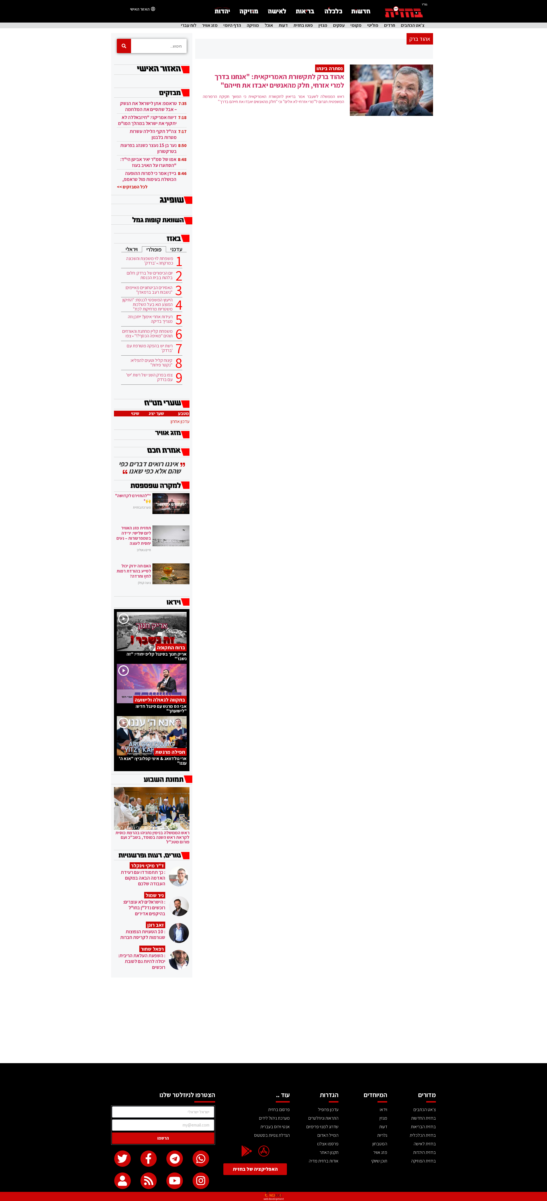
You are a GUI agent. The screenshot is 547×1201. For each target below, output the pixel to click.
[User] (122, 1180)
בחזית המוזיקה (423, 1161)
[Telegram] (174, 1158)
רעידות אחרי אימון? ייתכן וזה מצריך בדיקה (150, 319)
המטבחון (379, 1144)
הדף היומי (232, 25)
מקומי (356, 25)
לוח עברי (188, 25)
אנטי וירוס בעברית (275, 1127)
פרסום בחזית (279, 1110)
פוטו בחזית (303, 25)
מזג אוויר (210, 25)
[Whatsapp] (201, 1158)
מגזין (323, 25)
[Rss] (148, 1180)
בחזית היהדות (424, 1152)
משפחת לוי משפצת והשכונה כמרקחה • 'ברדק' (149, 260)
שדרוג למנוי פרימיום (322, 1127)
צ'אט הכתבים (412, 25)
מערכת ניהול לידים (274, 1118)
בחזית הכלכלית (423, 1135)
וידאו (383, 1110)
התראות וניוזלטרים (323, 1118)
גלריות (382, 1135)
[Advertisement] (273, 1020)
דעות (283, 25)
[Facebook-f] (148, 1158)
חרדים (389, 25)
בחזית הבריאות (423, 1127)
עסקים (339, 25)
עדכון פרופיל (328, 1110)
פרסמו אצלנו (327, 1144)
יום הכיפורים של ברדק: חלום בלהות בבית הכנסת (150, 275)
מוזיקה (253, 25)
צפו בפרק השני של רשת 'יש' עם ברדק (149, 377)
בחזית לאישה (425, 1144)
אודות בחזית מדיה (323, 1161)
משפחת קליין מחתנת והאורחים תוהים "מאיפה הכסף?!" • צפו (147, 333)
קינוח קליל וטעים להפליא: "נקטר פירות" (151, 362)
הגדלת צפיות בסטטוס (272, 1135)
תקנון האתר (329, 1152)
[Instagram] (201, 1180)
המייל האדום (327, 1135)
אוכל (269, 25)
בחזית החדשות (423, 1118)
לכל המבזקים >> (132, 187)
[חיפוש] (124, 46)
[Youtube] (174, 1180)
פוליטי (372, 25)
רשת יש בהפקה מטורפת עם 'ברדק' (150, 348)
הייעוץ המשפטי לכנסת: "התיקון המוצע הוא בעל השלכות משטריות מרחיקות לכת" (148, 304)
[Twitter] (122, 1158)
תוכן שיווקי (379, 1161)
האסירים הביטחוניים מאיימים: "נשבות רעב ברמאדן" (148, 290)
